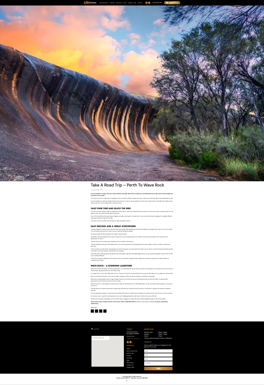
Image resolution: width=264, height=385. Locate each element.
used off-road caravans (108, 296)
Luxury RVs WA (152, 296)
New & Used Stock (104, 2)
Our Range (112, 2)
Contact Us (140, 2)
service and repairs (160, 299)
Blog (135, 2)
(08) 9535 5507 (131, 336)
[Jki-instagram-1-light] (149, 3)
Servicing (130, 2)
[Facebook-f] (146, 3)
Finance (125, 2)
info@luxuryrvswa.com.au (133, 338)
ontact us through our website (145, 301)
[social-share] (92, 311)
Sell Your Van (119, 2)
